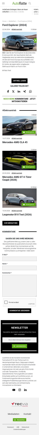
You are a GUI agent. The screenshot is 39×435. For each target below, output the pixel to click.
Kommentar (6, 273)
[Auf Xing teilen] (24, 91)
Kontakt (27, 414)
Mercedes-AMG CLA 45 (15, 142)
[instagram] (19, 390)
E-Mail (4, 255)
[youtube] (13, 390)
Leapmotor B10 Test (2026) (17, 214)
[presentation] (3, 40)
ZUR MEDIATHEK (10, 223)
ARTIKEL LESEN (19, 81)
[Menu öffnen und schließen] (4, 3)
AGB (18, 427)
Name (4, 264)
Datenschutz (25, 427)
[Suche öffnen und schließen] (29, 3)
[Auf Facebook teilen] (8, 91)
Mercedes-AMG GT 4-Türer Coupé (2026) (16, 178)
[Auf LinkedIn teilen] (19, 91)
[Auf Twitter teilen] (13, 91)
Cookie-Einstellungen (19, 429)
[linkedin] (25, 390)
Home (4, 21)
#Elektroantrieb (17, 29)
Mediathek (12, 21)
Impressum (10, 427)
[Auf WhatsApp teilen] (30, 91)
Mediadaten (13, 414)
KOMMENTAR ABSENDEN (19, 311)
